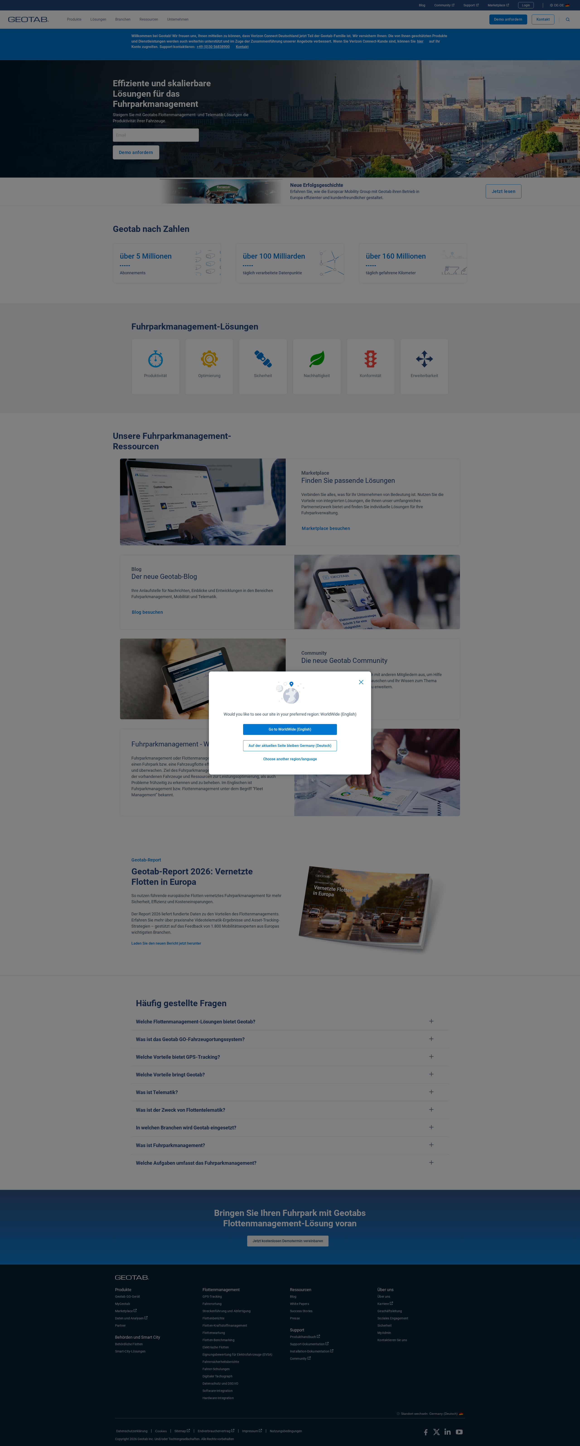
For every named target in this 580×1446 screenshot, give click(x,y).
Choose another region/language (290, 759)
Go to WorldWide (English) (290, 729)
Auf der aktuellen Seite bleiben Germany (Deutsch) (290, 745)
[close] (361, 682)
